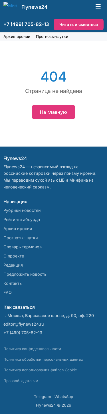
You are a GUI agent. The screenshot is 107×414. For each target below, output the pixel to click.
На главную (53, 112)
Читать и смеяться (78, 24)
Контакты (13, 283)
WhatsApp (63, 396)
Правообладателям (20, 381)
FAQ (7, 292)
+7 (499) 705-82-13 (26, 24)
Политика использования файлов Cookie (40, 370)
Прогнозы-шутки (52, 36)
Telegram (42, 396)
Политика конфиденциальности (32, 349)
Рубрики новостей (22, 210)
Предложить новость (25, 274)
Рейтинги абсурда (21, 219)
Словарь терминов (22, 246)
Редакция (13, 265)
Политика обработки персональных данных (43, 359)
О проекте (13, 255)
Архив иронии (16, 36)
